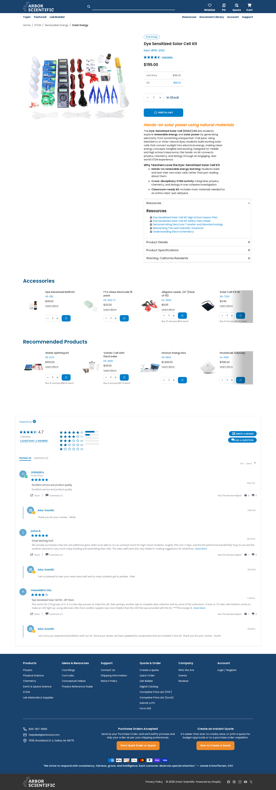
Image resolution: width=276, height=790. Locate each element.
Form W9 (145, 708)
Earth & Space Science (37, 686)
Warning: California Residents (167, 258)
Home (27, 25)
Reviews (183, 681)
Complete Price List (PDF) (156, 692)
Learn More (51, 306)
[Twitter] (251, 782)
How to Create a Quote (215, 745)
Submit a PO (147, 703)
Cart (249, 6)
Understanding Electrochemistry (174, 231)
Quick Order (147, 675)
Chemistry (29, 681)
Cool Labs (68, 675)
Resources (153, 203)
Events (182, 675)
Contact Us (108, 670)
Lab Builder (146, 681)
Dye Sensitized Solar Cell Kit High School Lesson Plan (186, 217)
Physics (27, 670)
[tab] (25, 459)
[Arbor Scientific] (39, 782)
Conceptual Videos (74, 681)
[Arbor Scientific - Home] (38, 6)
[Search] (88, 6)
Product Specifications (162, 250)
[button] (242, 440)
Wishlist (209, 9)
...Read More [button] (200, 548)
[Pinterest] (234, 782)
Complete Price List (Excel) (157, 697)
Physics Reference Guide (77, 686)
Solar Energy (152, 36)
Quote (236, 9)
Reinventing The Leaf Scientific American (179, 228)
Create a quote (149, 670)
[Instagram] (240, 782)
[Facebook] (228, 782)
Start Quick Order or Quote (138, 745)
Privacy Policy (154, 782)
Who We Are (186, 670)
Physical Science (33, 675)
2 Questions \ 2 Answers (34, 440)
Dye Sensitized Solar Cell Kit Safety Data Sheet (182, 221)
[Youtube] (245, 782)
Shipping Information (114, 675)
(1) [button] (81, 436)
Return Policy (109, 681)
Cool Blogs (68, 670)
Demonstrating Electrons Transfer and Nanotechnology (188, 224)
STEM (37, 25)
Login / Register (227, 670)
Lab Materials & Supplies (38, 697)
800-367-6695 (38, 729)
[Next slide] (248, 306)
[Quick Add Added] (66, 318)
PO (224, 9)
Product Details (157, 242)
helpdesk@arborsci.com (44, 735)
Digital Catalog (149, 686)
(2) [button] (81, 432)
